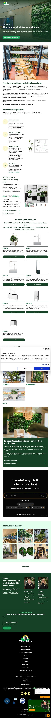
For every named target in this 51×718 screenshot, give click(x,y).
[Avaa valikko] (47, 3)
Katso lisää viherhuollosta (14, 172)
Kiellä (25, 368)
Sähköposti (4, 616)
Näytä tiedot (44, 364)
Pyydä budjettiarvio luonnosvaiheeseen (11, 37)
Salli (42, 368)
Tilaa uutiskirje (7, 627)
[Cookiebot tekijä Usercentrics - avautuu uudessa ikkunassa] (44, 349)
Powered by (22, 714)
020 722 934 (25, 680)
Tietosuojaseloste (25, 709)
